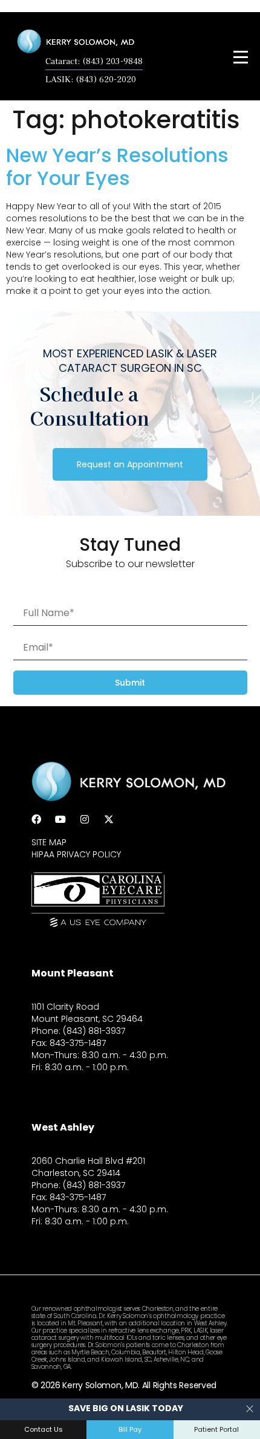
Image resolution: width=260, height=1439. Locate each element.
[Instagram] (84, 819)
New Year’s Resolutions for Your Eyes (117, 166)
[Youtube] (60, 819)
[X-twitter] (109, 819)
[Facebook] (36, 819)
